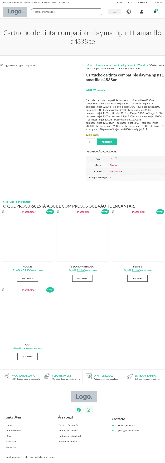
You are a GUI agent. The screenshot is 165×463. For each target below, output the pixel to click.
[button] (114, 11)
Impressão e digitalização (122, 65)
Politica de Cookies (68, 430)
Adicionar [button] (82, 278)
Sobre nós (11, 446)
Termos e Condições (69, 441)
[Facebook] (79, 410)
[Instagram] (89, 410)
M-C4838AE (116, 171)
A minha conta (13, 430)
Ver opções (27, 278)
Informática (100, 65)
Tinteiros (143, 65)
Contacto (11, 441)
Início (89, 65)
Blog (8, 436)
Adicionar (107, 142)
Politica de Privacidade (70, 436)
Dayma (113, 165)
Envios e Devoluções (69, 425)
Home (9, 425)
